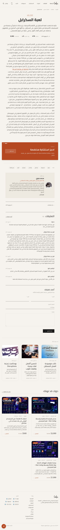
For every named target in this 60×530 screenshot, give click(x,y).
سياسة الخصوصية (29, 516)
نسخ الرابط (12, 168)
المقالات (45, 3)
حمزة (52, 222)
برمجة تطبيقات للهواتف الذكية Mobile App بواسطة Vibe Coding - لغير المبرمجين (45, 465)
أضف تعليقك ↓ (9, 216)
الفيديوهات (30, 507)
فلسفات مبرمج (46, 9)
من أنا (11, 3)
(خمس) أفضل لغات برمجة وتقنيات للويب (31, 366)
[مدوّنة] (56, 3)
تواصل (6, 3)
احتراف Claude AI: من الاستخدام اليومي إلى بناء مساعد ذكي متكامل (16, 420)
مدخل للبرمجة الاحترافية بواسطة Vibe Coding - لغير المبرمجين (46, 419)
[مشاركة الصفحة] (4, 526)
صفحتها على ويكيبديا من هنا (20, 69)
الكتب (16, 3)
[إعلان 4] (3, 143)
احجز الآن (11, 151)
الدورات (38, 3)
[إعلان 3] (4, 143)
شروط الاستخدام (29, 518)
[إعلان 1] (7, 143)
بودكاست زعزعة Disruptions (10, 365)
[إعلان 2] (6, 143)
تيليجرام (23, 168)
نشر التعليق (48, 331)
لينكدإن (36, 168)
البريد (18, 168)
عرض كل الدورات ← (6, 391)
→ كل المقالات (51, 205)
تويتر (49, 168)
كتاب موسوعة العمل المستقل (50, 365)
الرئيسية (52, 3)
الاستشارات (31, 3)
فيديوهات (23, 3)
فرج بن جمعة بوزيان (49, 232)
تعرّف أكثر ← (41, 194)
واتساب (30, 168)
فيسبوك (43, 168)
